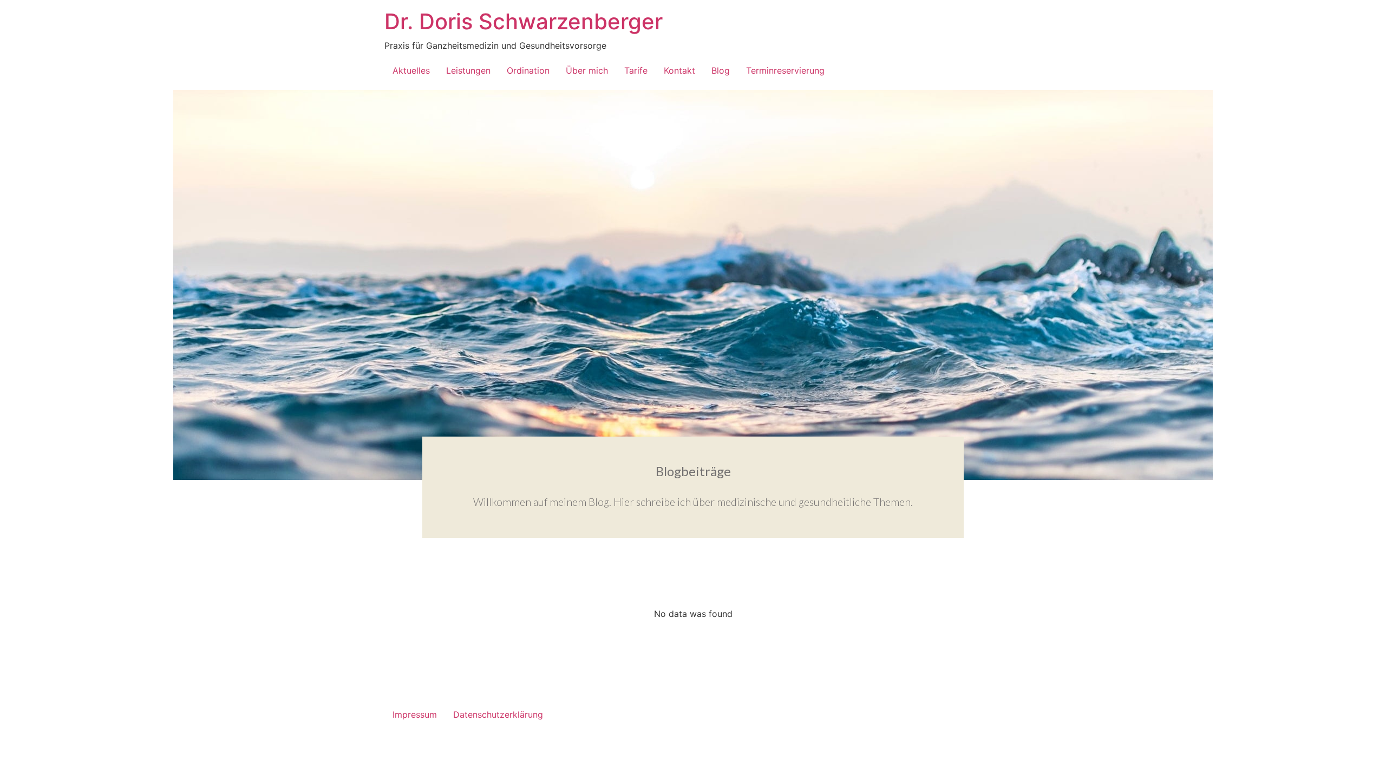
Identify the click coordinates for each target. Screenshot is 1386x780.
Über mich (587, 70)
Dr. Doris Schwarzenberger (523, 21)
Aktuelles (411, 70)
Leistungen (468, 70)
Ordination (528, 70)
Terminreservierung (785, 70)
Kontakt (679, 70)
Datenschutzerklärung (498, 714)
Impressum (415, 714)
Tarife (636, 70)
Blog (720, 70)
